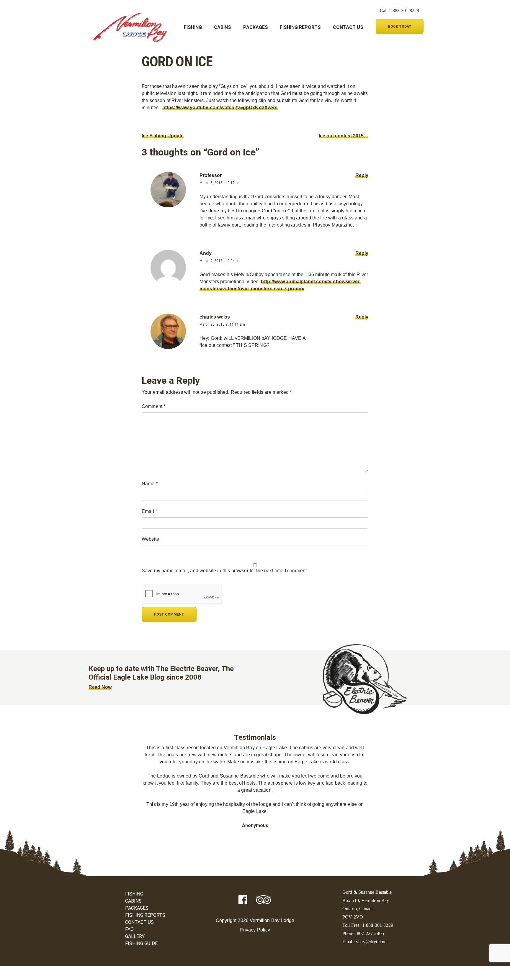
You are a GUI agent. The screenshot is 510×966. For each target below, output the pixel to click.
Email (149, 511)
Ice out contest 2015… (343, 135)
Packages (255, 27)
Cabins (222, 27)
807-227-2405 (370, 933)
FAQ (129, 929)
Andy (206, 253)
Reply (361, 175)
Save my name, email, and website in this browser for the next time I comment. (225, 570)
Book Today (399, 26)
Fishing (193, 27)
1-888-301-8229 (404, 10)
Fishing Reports (300, 27)
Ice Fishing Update (163, 135)
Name (150, 483)
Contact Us (348, 27)
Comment (153, 406)
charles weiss (215, 316)
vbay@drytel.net (372, 941)
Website (150, 539)
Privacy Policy (255, 929)
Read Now (100, 687)
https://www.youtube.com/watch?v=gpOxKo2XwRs (220, 107)
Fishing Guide (141, 943)
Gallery (135, 936)
